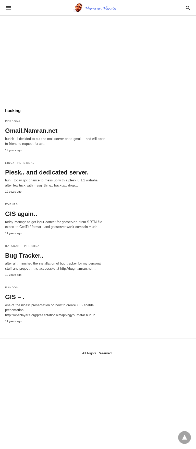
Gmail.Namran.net (31, 130)
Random (12, 287)
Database (13, 246)
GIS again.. (21, 213)
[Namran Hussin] (98, 7)
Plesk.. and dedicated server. (47, 172)
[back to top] (184, 437)
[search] (188, 8)
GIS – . (14, 296)
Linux (10, 162)
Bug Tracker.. (24, 255)
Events (11, 204)
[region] (98, 59)
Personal (13, 121)
